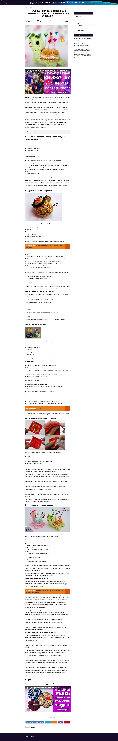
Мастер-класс (56, 2)
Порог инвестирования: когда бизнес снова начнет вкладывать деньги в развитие (83, 56)
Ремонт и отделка (86, 2)
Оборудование (70, 2)
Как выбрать (41, 2)
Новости (63, 2)
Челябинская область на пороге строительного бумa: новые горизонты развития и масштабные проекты (83, 51)
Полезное (77, 2)
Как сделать (48, 2)
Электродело (31, 3)
